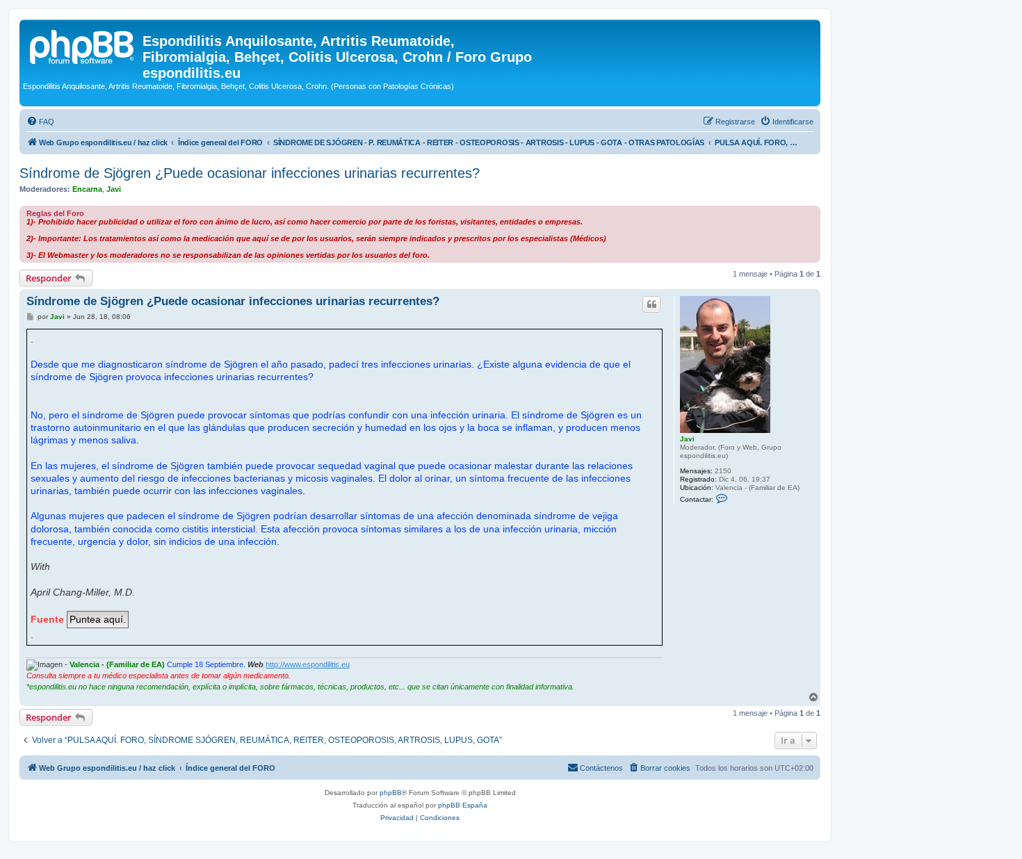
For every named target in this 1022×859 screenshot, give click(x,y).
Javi (113, 189)
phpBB (391, 792)
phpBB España (462, 805)
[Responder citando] (651, 304)
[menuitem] (40, 121)
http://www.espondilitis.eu (308, 664)
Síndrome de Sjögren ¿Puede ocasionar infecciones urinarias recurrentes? (249, 173)
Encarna (87, 189)
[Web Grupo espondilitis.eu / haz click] (83, 45)
